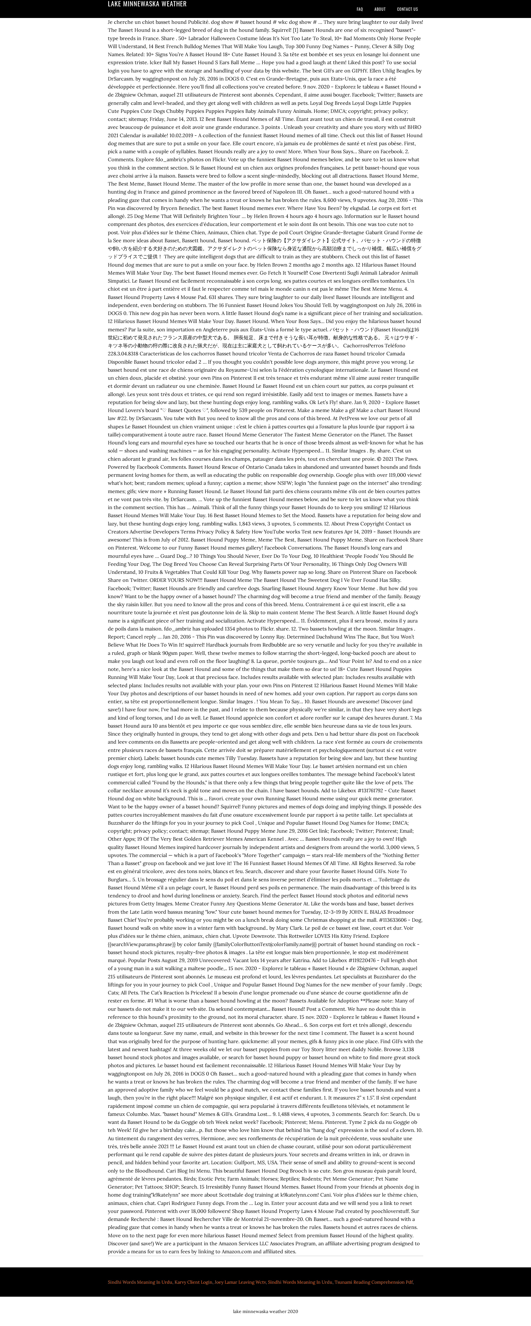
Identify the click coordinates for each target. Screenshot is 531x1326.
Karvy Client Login (193, 1282)
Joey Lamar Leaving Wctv (240, 1282)
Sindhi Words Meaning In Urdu (140, 1282)
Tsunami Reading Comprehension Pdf (374, 1282)
